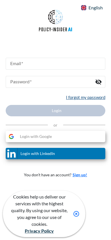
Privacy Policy (39, 230)
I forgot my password (85, 97)
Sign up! (80, 174)
